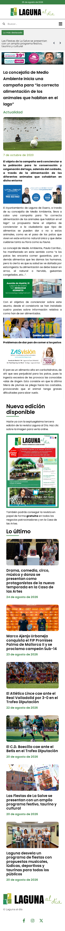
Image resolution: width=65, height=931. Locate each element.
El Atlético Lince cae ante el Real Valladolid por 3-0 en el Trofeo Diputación (32, 697)
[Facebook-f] (24, 921)
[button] (61, 24)
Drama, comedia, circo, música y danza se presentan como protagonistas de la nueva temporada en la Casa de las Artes (30, 581)
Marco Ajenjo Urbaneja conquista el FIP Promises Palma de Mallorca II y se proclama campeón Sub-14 (31, 642)
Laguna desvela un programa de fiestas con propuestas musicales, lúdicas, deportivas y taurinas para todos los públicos (29, 864)
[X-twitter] (41, 921)
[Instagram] (32, 921)
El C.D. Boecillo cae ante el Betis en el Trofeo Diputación (32, 748)
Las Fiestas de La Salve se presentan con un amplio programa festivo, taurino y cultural (31, 802)
